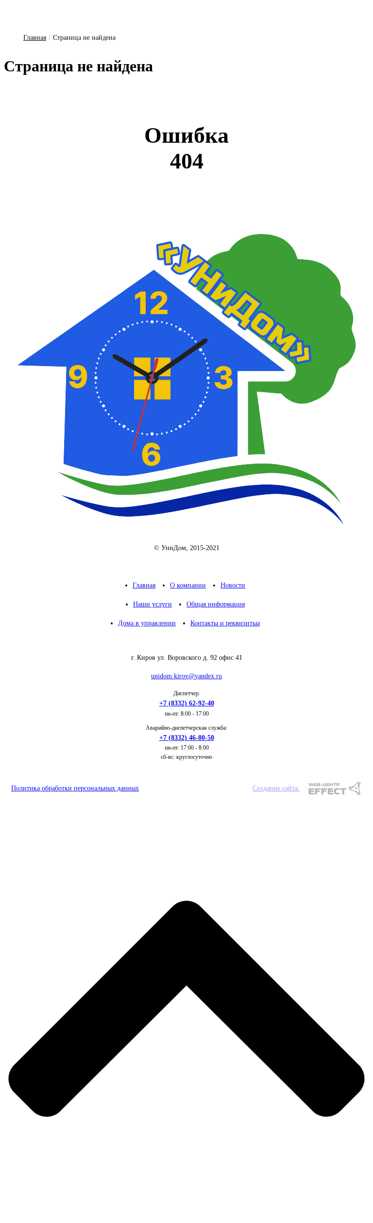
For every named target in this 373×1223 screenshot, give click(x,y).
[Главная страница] (186, 379)
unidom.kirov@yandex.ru (186, 676)
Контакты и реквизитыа (225, 623)
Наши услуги (152, 604)
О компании (188, 585)
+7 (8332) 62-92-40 (186, 703)
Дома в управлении (147, 623)
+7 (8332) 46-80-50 (186, 737)
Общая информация (215, 604)
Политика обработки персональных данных (75, 788)
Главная (34, 37)
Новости (232, 585)
